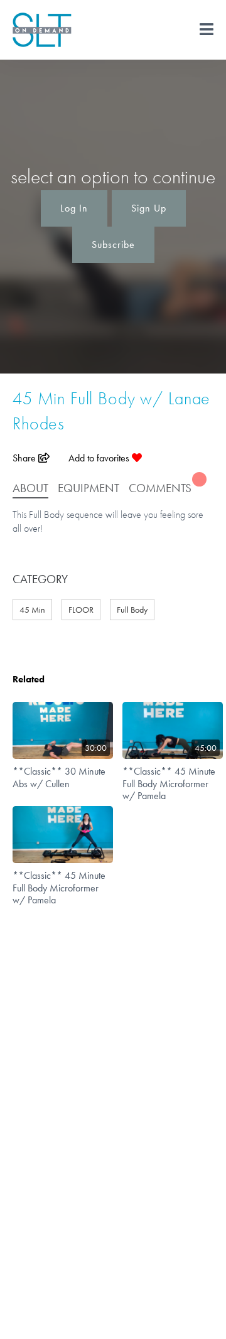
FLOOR (81, 609)
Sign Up (148, 208)
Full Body (132, 609)
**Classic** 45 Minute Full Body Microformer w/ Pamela (168, 783)
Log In (74, 208)
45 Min (32, 609)
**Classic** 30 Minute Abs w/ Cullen (59, 777)
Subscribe (113, 244)
